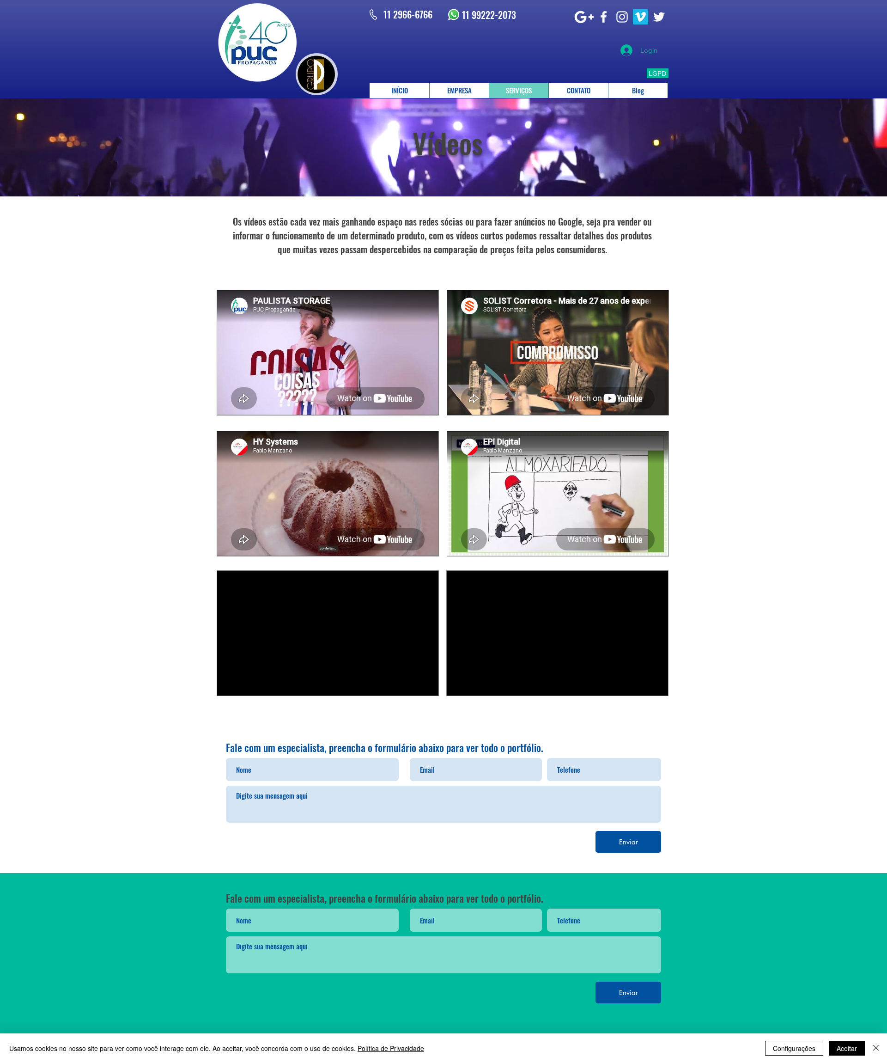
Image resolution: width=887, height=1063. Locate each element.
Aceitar (847, 1048)
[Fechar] (875, 1048)
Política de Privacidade (391, 1048)
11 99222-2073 (489, 15)
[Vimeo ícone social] (640, 16)
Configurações (794, 1048)
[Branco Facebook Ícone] (603, 16)
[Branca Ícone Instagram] (622, 16)
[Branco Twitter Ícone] (659, 16)
